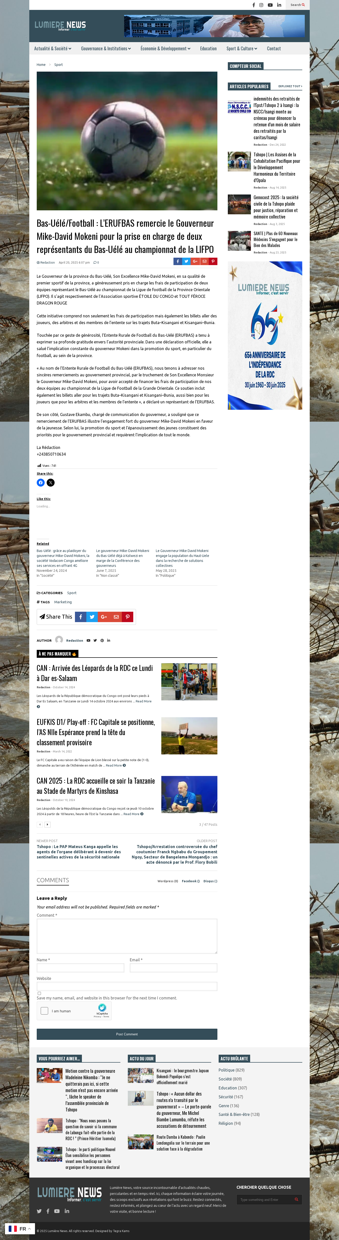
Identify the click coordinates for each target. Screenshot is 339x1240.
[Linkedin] (279, 5)
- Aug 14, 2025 (277, 187)
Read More (114, 765)
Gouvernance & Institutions (104, 48)
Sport (72, 593)
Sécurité (226, 1097)
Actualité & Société (51, 48)
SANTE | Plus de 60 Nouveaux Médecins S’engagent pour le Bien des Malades (276, 239)
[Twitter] (186, 261)
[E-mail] (204, 261)
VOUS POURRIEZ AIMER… (59, 1059)
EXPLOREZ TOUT (289, 86)
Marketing (63, 602)
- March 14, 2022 (61, 751)
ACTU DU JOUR (142, 1059)
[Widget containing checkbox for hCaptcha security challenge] (74, 1010)
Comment (47, 915)
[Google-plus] (195, 261)
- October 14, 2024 (63, 687)
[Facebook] (254, 5)
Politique (227, 1070)
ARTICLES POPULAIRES (249, 86)
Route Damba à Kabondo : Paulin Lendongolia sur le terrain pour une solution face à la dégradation (183, 1143)
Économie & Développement (164, 48)
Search (296, 4)
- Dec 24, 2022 (277, 144)
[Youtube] (270, 5)
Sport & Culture (240, 48)
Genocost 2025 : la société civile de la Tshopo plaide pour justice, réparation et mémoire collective (276, 207)
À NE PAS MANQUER (55, 654)
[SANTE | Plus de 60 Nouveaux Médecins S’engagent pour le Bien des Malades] (239, 241)
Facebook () (191, 881)
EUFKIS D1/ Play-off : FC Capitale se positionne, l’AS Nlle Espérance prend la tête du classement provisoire (96, 732)
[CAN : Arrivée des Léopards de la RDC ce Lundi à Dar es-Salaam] (189, 681)
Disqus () (210, 881)
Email (136, 960)
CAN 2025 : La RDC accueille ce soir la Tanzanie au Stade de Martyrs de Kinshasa (96, 785)
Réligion (226, 1123)
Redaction (47, 262)
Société (225, 1079)
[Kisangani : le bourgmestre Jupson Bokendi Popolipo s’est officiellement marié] (141, 1075)
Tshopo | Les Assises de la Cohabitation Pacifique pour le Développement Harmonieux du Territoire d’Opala (277, 167)
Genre (224, 1105)
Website (44, 978)
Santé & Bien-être (234, 1114)
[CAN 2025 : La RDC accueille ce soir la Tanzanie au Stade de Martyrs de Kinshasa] (189, 794)
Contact (274, 48)
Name (43, 960)
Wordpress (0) (168, 881)
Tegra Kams (121, 1231)
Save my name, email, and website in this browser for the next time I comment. (107, 998)
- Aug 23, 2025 (277, 252)
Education (208, 48)
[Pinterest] (213, 261)
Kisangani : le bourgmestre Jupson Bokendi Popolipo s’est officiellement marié (183, 1076)
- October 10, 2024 (63, 800)
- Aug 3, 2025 (276, 223)
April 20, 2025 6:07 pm (74, 262)
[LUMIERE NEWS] (60, 26)
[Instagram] (261, 5)
